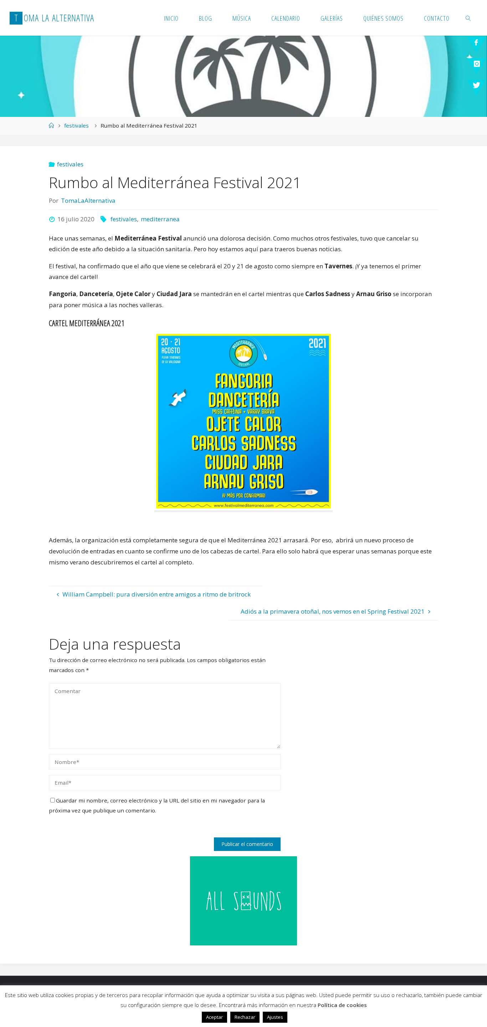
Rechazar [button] (245, 1017)
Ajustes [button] (275, 1017)
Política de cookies (342, 1004)
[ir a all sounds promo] (243, 900)
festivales (76, 125)
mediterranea (160, 219)
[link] (468, 18)
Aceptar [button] (214, 1017)
